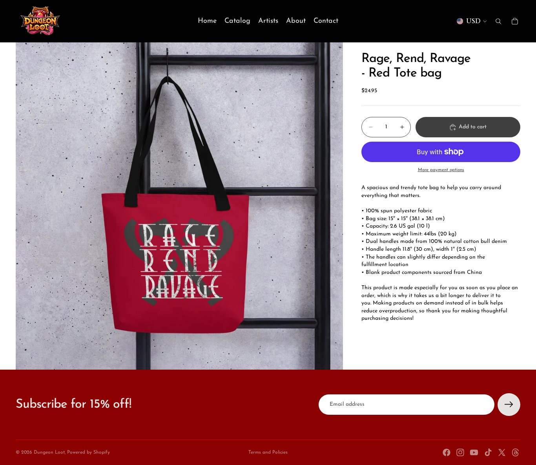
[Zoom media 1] (179, 206)
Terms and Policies (268, 452)
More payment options (441, 170)
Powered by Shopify (88, 452)
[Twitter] (502, 452)
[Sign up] (509, 404)
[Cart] (514, 21)
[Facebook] (446, 452)
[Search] (498, 21)
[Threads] (515, 452)
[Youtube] (474, 452)
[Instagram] (460, 452)
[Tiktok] (488, 452)
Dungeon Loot (49, 452)
